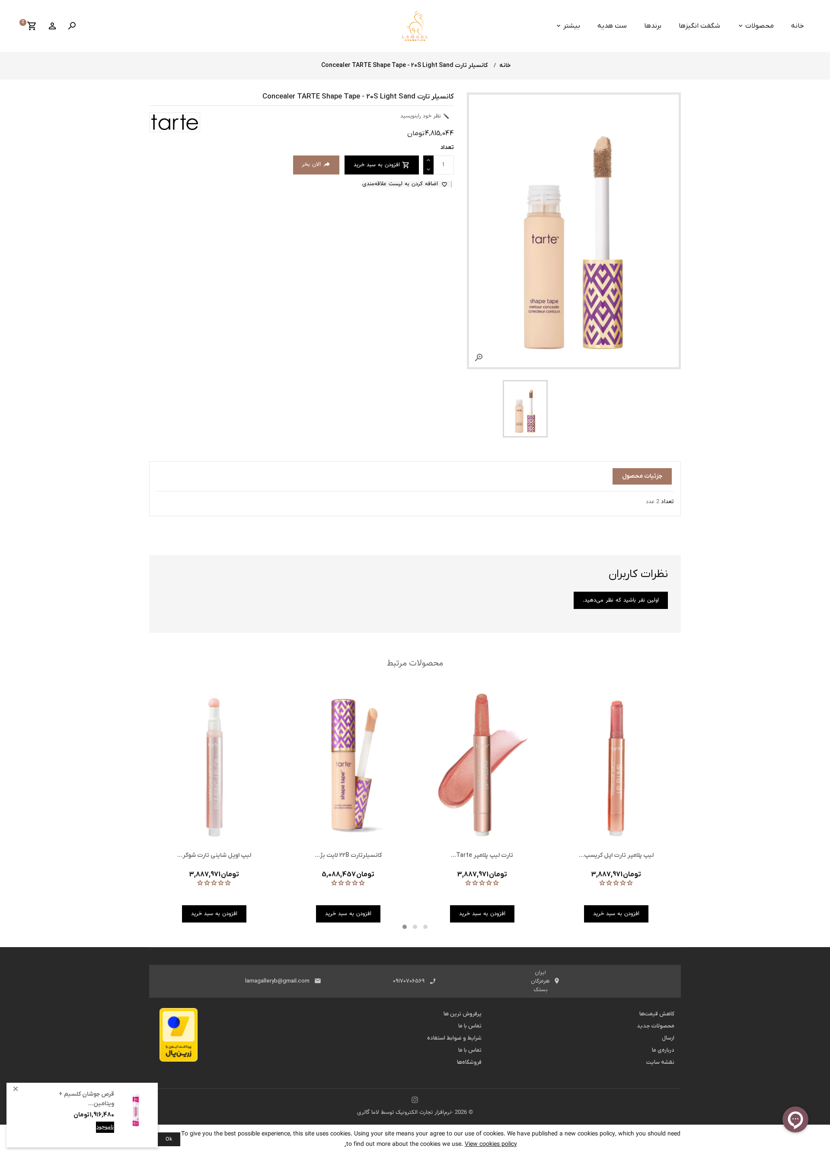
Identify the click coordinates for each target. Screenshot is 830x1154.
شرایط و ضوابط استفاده (454, 1038)
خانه (797, 26)
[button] (404, 927)
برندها (652, 26)
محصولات (759, 26)
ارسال (668, 1038)
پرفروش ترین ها (463, 1014)
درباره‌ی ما (663, 1050)
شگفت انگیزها (699, 26)
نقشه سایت (660, 1062)
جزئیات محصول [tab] (642, 476)
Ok (169, 1139)
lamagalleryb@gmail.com (277, 981)
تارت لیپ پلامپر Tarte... (482, 855)
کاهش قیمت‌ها (656, 1014)
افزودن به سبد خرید (90, 1133)
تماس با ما (470, 1026)
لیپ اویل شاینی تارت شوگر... (214, 855)
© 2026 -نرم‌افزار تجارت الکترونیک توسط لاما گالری (415, 1112)
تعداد (667, 502)
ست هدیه (612, 26)
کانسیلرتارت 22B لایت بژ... (348, 855)
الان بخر (316, 164)
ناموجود (105, 1133)
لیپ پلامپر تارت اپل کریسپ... (616, 855)
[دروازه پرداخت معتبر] (179, 1037)
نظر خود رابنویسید (425, 116)
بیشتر (571, 26)
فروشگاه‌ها (469, 1062)
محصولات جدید (655, 1026)
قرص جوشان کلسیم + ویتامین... (86, 1105)
